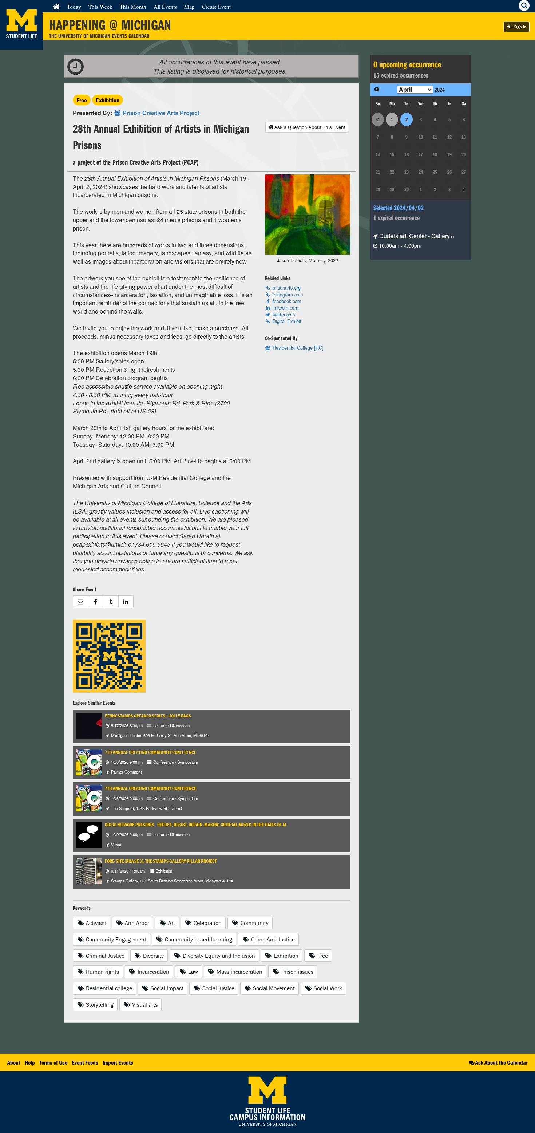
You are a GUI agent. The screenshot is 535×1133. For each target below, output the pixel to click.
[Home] (56, 6)
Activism (95, 923)
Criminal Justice (104, 955)
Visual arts (144, 1004)
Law (192, 971)
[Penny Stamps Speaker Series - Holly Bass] (99, 725)
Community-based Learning (197, 939)
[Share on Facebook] (95, 601)
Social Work (327, 988)
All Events (165, 6)
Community (254, 923)
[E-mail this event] (80, 601)
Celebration (207, 923)
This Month (133, 6)
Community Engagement (115, 939)
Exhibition (107, 100)
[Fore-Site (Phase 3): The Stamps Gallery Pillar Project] (96, 870)
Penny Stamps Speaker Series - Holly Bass (148, 716)
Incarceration (152, 971)
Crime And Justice (272, 939)
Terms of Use (53, 1062)
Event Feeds (85, 1062)
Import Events (118, 1062)
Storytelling (99, 1004)
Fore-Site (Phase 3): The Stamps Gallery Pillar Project (161, 861)
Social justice (217, 988)
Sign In (519, 27)
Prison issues (296, 971)
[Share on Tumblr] (110, 601)
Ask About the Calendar (501, 1062)
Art (171, 923)
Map (189, 6)
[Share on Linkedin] (126, 601)
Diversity (153, 955)
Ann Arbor (136, 923)
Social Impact (166, 988)
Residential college (108, 988)
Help (30, 1062)
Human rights (101, 971)
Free (81, 100)
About (13, 1062)
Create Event (216, 6)
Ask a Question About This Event (309, 127)
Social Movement (273, 988)
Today (74, 6)
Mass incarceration (238, 971)
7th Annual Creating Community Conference (150, 752)
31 (378, 119)
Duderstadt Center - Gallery (414, 236)
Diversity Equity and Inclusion (218, 955)
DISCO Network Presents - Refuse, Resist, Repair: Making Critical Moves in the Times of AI (195, 825)
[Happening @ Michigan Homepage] (21, 45)
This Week (100, 6)
